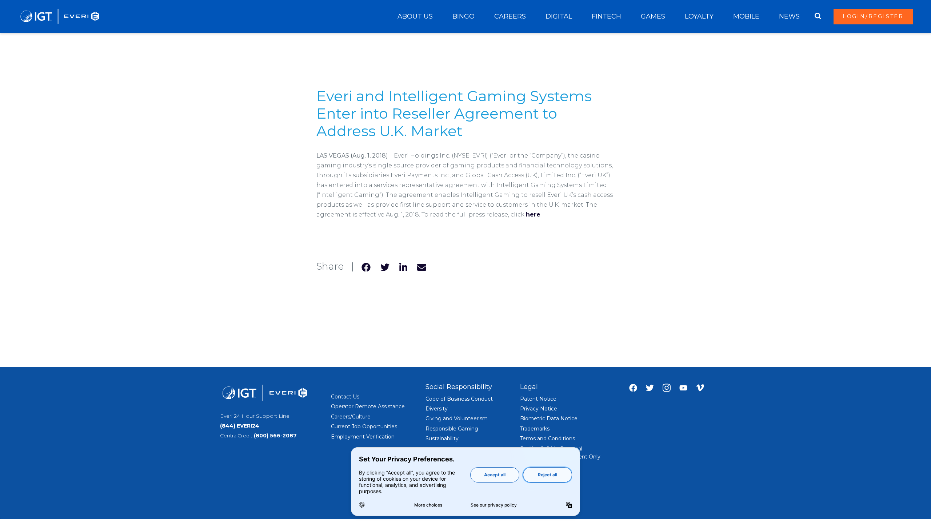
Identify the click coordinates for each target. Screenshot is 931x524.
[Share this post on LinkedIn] (403, 266)
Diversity (436, 408)
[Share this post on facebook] (366, 266)
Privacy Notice (538, 408)
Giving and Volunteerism (456, 418)
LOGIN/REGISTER (873, 16)
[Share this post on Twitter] (384, 266)
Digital (559, 16)
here (533, 214)
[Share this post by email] (421, 266)
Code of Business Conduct (459, 399)
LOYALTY (699, 16)
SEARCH (818, 16)
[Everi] (59, 16)
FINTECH (606, 16)
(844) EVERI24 (239, 425)
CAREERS (510, 16)
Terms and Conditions (547, 438)
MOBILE (746, 16)
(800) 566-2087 (275, 435)
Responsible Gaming (451, 428)
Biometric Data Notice (549, 418)
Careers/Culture (351, 416)
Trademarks (535, 428)
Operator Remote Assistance (368, 406)
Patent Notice (538, 399)
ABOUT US (415, 16)
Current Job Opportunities (364, 426)
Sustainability (442, 438)
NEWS (789, 16)
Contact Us (345, 396)
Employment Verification (363, 436)
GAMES (653, 16)
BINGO (463, 16)
